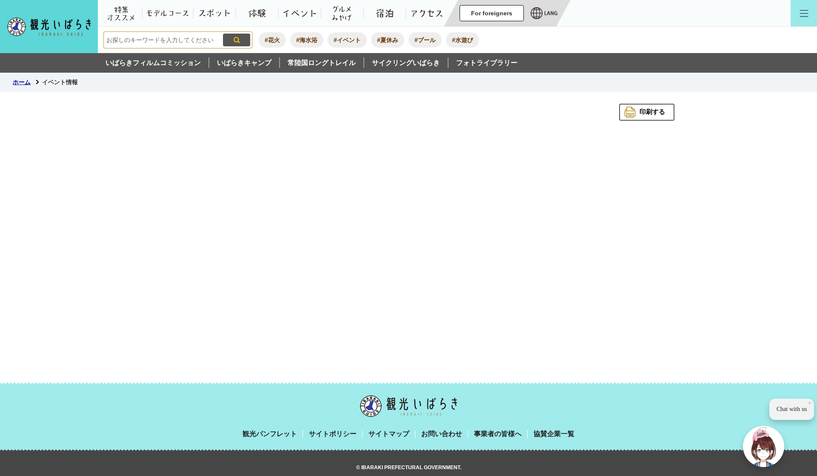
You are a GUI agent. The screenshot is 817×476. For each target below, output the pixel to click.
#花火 (272, 40)
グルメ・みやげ (342, 13)
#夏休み (387, 40)
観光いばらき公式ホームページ (49, 26)
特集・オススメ (121, 13)
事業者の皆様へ (498, 433)
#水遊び (462, 40)
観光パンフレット (270, 433)
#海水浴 (306, 40)
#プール (425, 40)
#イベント (347, 40)
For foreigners (491, 13)
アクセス (427, 13)
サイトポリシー (333, 433)
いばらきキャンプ (244, 62)
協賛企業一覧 (554, 433)
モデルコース (168, 13)
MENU (804, 13)
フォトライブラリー (486, 62)
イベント (299, 13)
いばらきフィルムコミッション (153, 62)
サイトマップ (389, 433)
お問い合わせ (441, 433)
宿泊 (385, 13)
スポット (214, 13)
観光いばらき (408, 406)
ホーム (22, 82)
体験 (257, 13)
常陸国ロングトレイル (322, 62)
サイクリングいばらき (406, 62)
